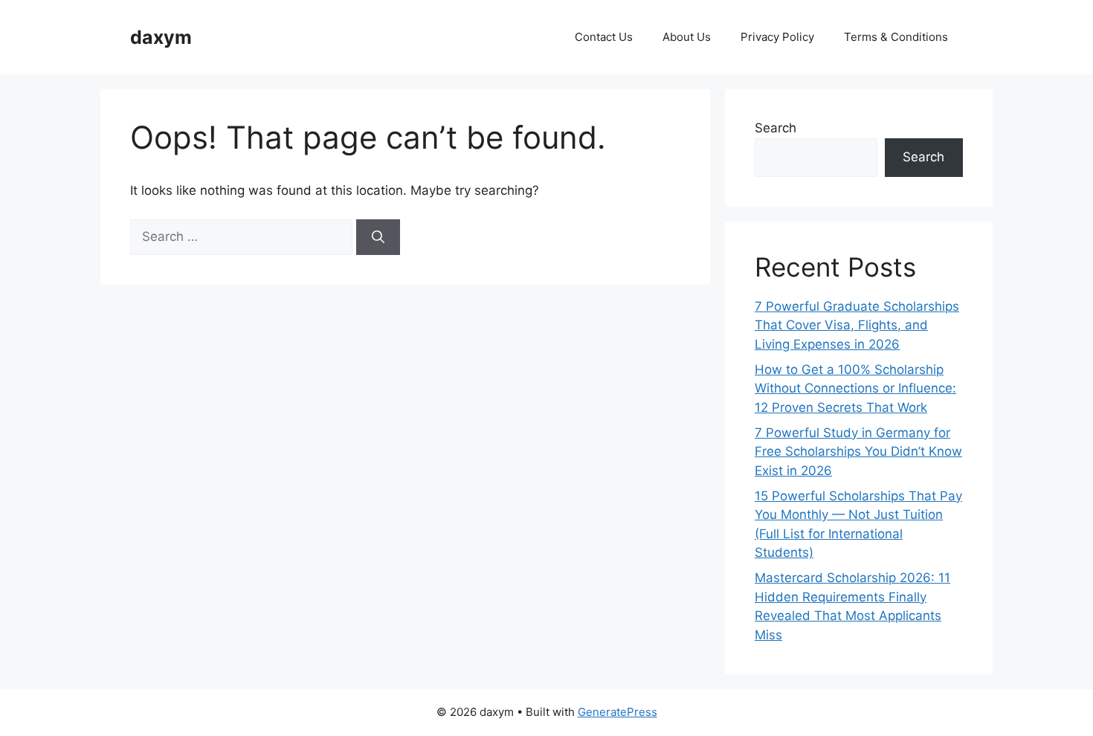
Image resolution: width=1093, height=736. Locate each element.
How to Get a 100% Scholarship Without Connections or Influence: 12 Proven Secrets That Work (855, 388)
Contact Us (604, 37)
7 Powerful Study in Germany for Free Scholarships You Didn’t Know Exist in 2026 (858, 451)
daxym (161, 37)
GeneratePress (617, 712)
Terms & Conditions (896, 37)
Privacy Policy (777, 37)
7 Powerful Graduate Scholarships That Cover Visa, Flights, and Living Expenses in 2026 (857, 325)
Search (775, 127)
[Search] (378, 237)
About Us (686, 37)
